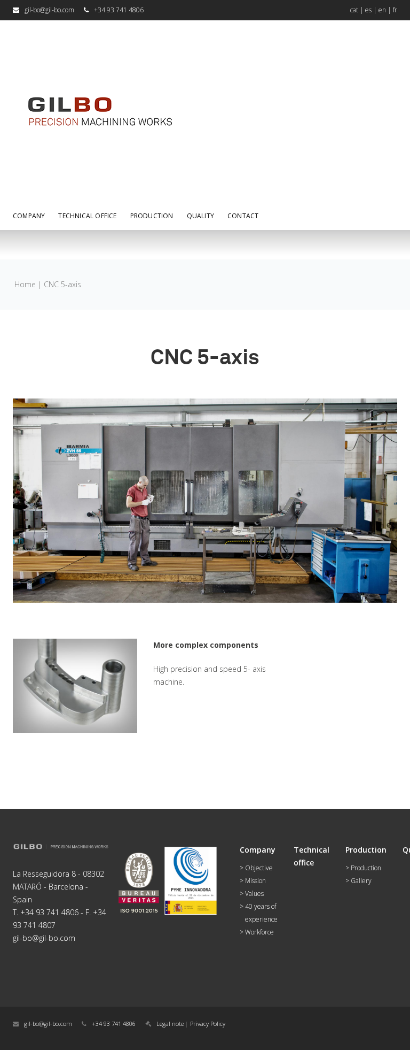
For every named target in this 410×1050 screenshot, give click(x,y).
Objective (259, 867)
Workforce (259, 932)
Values (254, 893)
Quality (200, 216)
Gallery (361, 880)
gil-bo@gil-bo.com (49, 9)
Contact (242, 216)
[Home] (98, 32)
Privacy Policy (207, 1024)
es (368, 9)
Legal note (170, 1024)
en (382, 9)
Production (366, 867)
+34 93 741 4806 (114, 1024)
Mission (255, 880)
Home (25, 284)
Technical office (87, 216)
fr (395, 9)
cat (354, 9)
